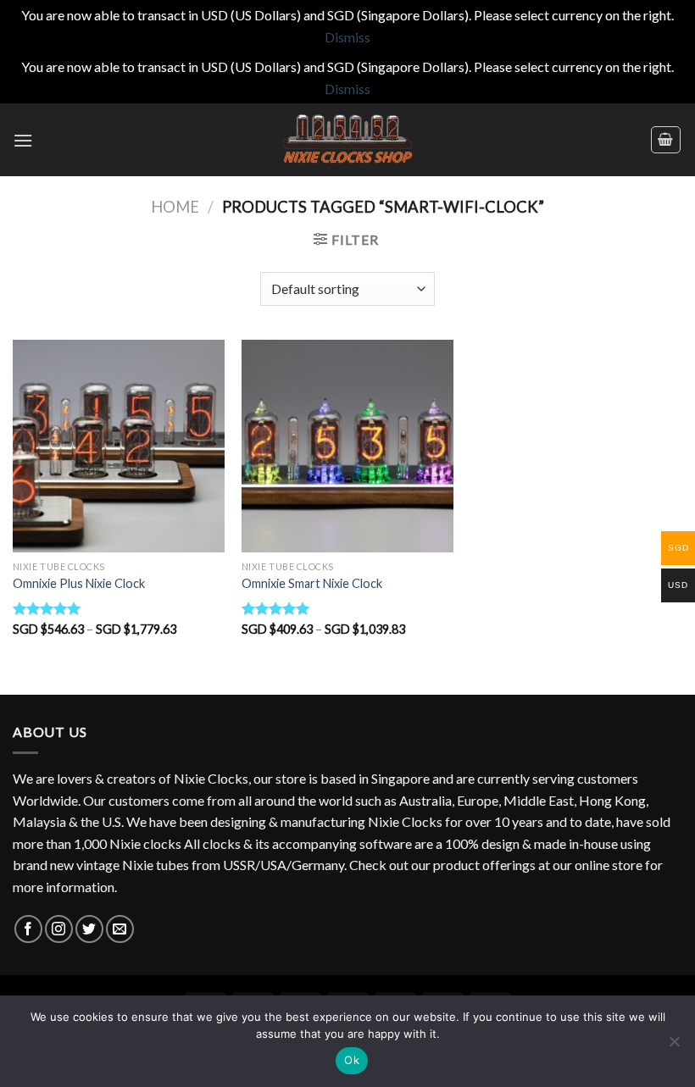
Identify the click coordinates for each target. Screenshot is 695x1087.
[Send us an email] (120, 929)
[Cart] (666, 139)
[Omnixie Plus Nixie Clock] (119, 446)
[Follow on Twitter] (89, 929)
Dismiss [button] (347, 37)
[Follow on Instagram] (59, 929)
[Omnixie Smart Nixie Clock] (347, 446)
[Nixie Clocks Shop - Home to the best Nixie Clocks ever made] (347, 140)
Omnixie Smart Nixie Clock (312, 583)
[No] (673, 1046)
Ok (351, 1060)
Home (175, 206)
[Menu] (23, 140)
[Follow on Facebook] (28, 929)
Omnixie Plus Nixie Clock (79, 583)
